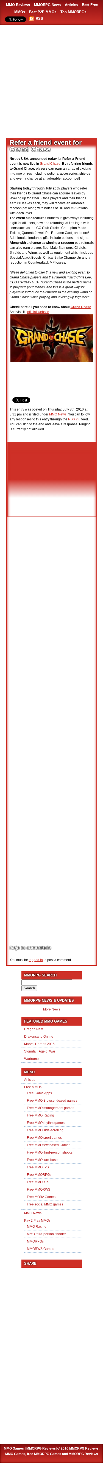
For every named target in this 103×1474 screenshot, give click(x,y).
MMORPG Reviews (41, 1448)
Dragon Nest (33, 1029)
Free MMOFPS (38, 1167)
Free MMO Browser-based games (52, 1100)
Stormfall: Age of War (39, 1051)
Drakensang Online (38, 1036)
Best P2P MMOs (42, 12)
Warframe (31, 1059)
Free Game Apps (39, 1093)
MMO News (57, 414)
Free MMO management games (50, 1108)
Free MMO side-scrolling (45, 1130)
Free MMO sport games (44, 1138)
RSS (39, 18)
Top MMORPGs (73, 12)
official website (38, 312)
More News (51, 1009)
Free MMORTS (38, 1182)
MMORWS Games (40, 1249)
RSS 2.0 (74, 419)
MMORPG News (47, 5)
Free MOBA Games (41, 1197)
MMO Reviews (18, 5)
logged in (36, 960)
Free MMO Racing (40, 1115)
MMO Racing (36, 1227)
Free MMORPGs (39, 1175)
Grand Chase (50, 164)
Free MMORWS (38, 1189)
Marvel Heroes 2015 (39, 1044)
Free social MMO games (45, 1204)
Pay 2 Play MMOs (37, 1220)
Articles (71, 5)
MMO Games (14, 1448)
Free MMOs (32, 1087)
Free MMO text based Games (48, 1145)
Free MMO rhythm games (46, 1123)
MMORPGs (35, 1241)
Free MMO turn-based (43, 1160)
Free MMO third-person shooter (50, 1152)
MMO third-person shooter (46, 1234)
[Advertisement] (51, 78)
